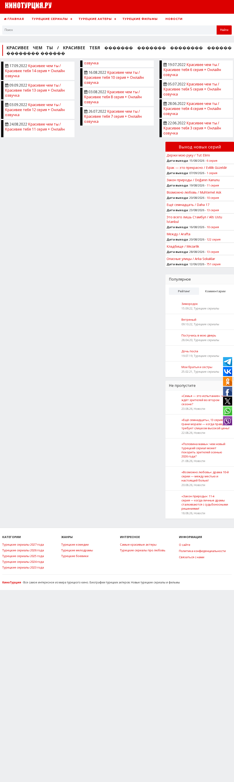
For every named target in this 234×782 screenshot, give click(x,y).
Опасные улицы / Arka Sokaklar (191, 258)
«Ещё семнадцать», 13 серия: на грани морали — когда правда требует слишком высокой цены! (205, 424)
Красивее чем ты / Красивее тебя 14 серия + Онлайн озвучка (35, 70)
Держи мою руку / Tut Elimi (188, 155)
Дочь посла (189, 351)
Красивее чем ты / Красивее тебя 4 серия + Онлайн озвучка (192, 108)
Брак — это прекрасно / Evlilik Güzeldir (197, 167)
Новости (174, 19)
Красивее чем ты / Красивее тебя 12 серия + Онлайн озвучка (35, 109)
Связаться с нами (191, 557)
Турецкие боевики (74, 556)
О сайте (184, 545)
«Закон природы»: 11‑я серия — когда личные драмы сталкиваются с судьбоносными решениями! (204, 502)
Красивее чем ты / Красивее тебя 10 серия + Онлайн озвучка (114, 77)
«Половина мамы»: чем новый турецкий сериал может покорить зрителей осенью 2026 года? (203, 450)
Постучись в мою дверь (198, 335)
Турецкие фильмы (140, 19)
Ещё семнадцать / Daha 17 (188, 204)
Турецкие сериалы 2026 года (23, 550)
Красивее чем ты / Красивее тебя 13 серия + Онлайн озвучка (35, 90)
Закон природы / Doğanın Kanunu (193, 180)
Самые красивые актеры (138, 544)
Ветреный (188, 319)
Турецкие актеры (95, 19)
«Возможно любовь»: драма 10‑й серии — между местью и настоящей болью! (205, 476)
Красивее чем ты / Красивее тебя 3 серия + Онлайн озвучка (192, 128)
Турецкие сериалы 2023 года (23, 567)
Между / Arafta (178, 234)
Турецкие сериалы (50, 19)
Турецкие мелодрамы (77, 550)
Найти (224, 30)
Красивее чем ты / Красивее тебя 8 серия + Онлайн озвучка (113, 96)
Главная (15, 19)
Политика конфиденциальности (202, 551)
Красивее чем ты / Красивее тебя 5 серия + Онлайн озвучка (192, 89)
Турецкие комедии (75, 544)
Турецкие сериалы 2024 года (23, 562)
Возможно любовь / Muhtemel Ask (194, 192)
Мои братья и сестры (196, 367)
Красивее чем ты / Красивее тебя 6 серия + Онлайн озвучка (192, 69)
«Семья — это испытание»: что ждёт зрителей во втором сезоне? (203, 400)
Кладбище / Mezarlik (183, 246)
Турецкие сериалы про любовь (142, 550)
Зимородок (189, 304)
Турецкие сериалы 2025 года (23, 556)
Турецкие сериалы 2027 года (23, 544)
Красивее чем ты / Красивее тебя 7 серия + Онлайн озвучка (113, 116)
